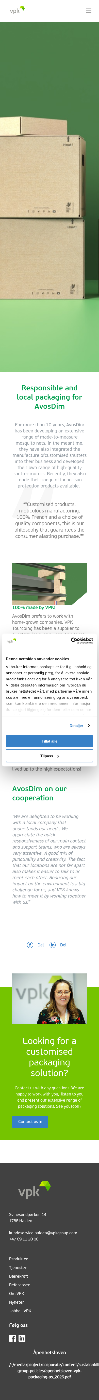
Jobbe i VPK (20, 1311)
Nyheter (16, 1303)
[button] (35, 945)
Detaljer (77, 725)
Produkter (18, 1259)
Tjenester (18, 1268)
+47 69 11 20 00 (23, 1239)
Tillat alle (49, 741)
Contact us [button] (28, 1122)
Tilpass (46, 756)
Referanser (19, 1285)
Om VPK (16, 1294)
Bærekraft (18, 1277)
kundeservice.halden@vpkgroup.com (43, 1233)
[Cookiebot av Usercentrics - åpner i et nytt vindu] (71, 641)
